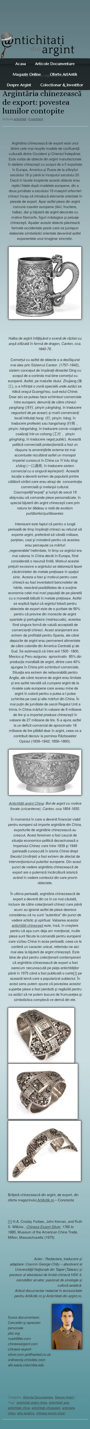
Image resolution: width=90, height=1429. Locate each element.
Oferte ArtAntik (63, 74)
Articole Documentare (55, 63)
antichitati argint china (32, 1402)
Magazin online (27, 74)
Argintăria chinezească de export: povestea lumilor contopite (42, 102)
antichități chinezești (27, 925)
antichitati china (19, 1407)
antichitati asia (59, 1402)
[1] (75, 972)
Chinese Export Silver (43, 1226)
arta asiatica (25, 1413)
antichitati (20, 119)
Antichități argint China (26, 803)
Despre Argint (64, 1397)
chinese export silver (50, 1413)
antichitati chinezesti (46, 1407)
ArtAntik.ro (45, 1199)
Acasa (20, 63)
